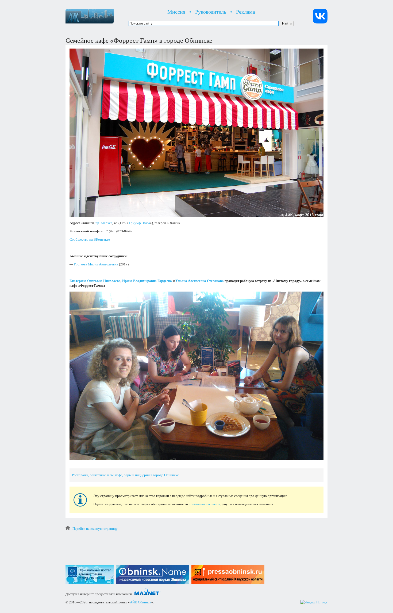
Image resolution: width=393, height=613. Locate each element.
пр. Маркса (103, 223)
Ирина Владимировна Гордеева (147, 281)
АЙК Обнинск (140, 602)
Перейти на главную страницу (95, 529)
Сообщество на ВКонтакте (90, 239)
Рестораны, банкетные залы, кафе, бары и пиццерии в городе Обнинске (125, 475)
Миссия (176, 12)
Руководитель (210, 12)
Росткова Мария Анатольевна (96, 264)
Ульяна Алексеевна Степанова (199, 281)
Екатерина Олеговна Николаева (95, 281)
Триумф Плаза (139, 223)
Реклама (245, 12)
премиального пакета (205, 504)
